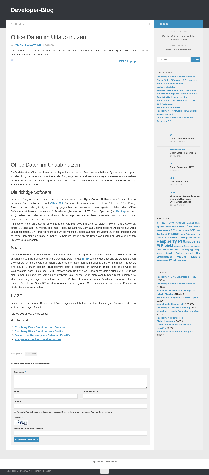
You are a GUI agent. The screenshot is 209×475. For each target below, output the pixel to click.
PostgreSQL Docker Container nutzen (38, 339)
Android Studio (193, 223)
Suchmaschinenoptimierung (178, 250)
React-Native (178, 246)
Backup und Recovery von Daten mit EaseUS (42, 335)
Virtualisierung (164, 257)
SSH (164, 250)
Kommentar (20, 372)
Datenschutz (111, 461)
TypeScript (195, 249)
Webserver (163, 260)
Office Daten (31, 354)
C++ (189, 226)
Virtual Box (193, 253)
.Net (158, 223)
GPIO (192, 230)
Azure (174, 227)
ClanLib (196, 227)
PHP (182, 237)
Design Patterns (163, 230)
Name (17, 391)
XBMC (184, 261)
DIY (173, 230)
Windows (175, 260)
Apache (160, 226)
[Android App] (192, 24)
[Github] (183, 24)
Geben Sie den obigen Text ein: (29, 428)
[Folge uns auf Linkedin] (196, 24)
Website (17, 401)
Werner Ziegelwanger (28, 45)
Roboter (187, 246)
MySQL (160, 238)
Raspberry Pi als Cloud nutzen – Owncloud (41, 327)
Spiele (159, 250)
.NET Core (168, 222)
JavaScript (162, 234)
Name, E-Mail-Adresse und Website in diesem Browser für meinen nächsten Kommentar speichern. (64, 412)
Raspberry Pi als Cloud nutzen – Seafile (39, 331)
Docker (179, 230)
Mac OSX (185, 234)
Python (196, 238)
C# (184, 226)
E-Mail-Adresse (91, 391)
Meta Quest (195, 234)
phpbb (189, 238)
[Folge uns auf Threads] (174, 24)
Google (186, 230)
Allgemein (17, 24)
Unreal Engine (174, 253)
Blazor (180, 227)
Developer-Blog (32, 10)
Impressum (97, 461)
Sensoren (195, 246)
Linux (175, 234)
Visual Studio (188, 256)
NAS (167, 238)
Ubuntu (159, 253)
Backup (121, 211)
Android (181, 222)
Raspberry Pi (169, 241)
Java (198, 230)
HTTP (85, 258)
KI (169, 234)
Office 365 (56, 203)
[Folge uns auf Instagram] (178, 24)
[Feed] (187, 24)
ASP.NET (168, 227)
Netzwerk (174, 238)
